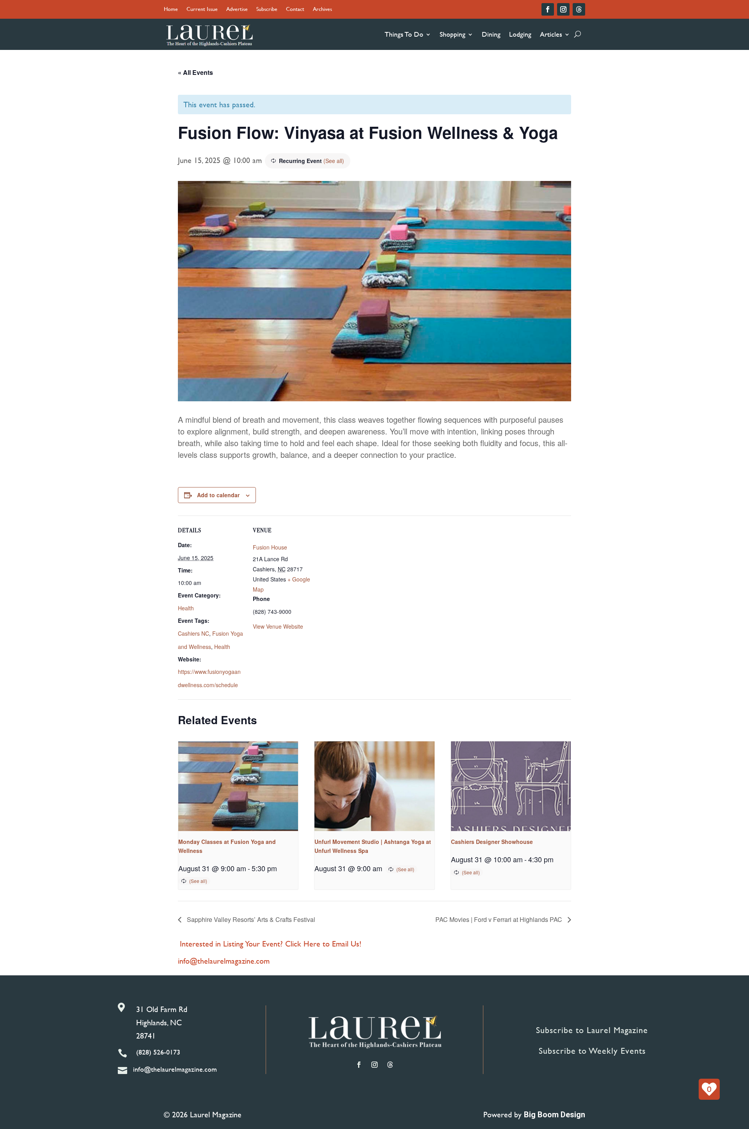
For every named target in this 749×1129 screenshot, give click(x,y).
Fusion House (270, 547)
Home (171, 9)
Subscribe (266, 9)
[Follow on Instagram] (563, 9)
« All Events (195, 72)
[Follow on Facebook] (547, 9)
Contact (295, 9)
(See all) (333, 161)
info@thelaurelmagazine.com (224, 960)
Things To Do (404, 34)
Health (186, 608)
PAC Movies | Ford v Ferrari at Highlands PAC (499, 919)
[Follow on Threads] (579, 9)
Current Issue (202, 9)
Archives (322, 9)
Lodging (520, 34)
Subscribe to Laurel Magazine (592, 1030)
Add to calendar (218, 495)
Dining (491, 34)
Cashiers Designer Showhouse (492, 841)
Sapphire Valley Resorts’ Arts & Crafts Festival (250, 919)
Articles (551, 34)
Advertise (237, 9)
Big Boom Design (554, 1114)
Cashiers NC (193, 633)
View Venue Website (278, 626)
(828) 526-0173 (158, 1052)
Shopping (452, 34)
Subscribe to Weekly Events (592, 1051)
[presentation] (238, 786)
